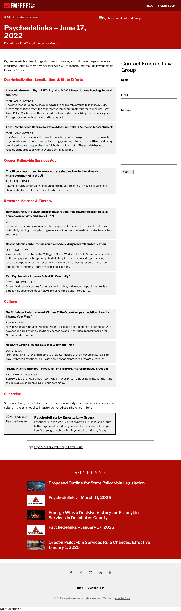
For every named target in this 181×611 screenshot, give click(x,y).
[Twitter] (80, 573)
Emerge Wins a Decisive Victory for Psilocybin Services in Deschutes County (94, 515)
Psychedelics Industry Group (25, 17)
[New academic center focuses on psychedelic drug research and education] (60, 255)
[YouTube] (110, 573)
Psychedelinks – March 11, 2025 (80, 497)
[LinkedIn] (100, 573)
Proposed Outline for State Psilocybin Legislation (97, 483)
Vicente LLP (166, 5)
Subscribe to (22, 403)
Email (124, 94)
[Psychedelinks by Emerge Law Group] (59, 424)
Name (124, 79)
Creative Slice (122, 598)
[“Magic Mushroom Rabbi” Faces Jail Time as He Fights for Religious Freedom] (60, 376)
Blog (149, 5)
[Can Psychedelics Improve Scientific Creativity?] (60, 283)
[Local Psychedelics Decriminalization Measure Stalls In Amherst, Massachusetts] (60, 138)
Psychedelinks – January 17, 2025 (81, 527)
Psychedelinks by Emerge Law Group (58, 447)
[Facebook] (70, 573)
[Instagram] (90, 573)
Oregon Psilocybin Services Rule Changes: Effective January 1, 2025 (99, 545)
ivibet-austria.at (10, 608)
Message (126, 109)
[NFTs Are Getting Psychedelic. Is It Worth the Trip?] (60, 352)
